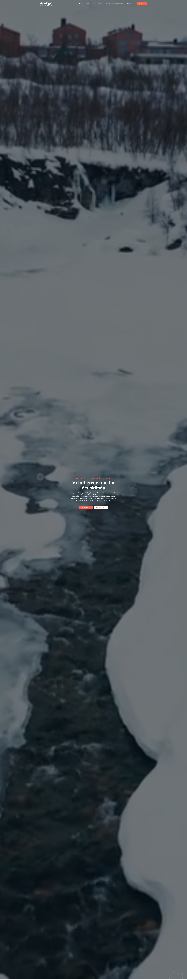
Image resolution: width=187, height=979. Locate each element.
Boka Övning (141, 3)
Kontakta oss (100, 507)
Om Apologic (96, 4)
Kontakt (129, 4)
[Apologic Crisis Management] (46, 4)
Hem (80, 4)
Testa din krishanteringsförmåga (114, 4)
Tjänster (86, 4)
